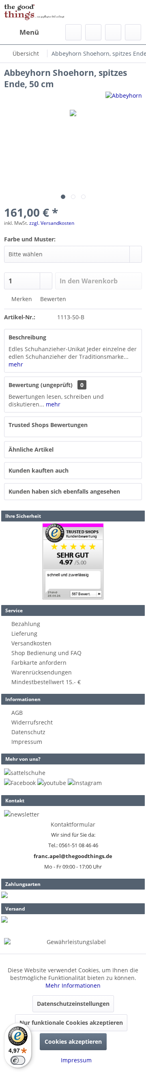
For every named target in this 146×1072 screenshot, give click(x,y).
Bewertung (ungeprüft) (41, 385)
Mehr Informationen (73, 985)
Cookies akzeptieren (73, 1041)
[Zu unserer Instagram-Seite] (85, 783)
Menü (29, 32)
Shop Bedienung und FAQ (46, 653)
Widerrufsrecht (32, 722)
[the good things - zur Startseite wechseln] (34, 12)
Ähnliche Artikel (31, 449)
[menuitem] (21, 32)
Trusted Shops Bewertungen (48, 425)
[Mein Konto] (113, 32)
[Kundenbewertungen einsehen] (73, 561)
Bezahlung (25, 624)
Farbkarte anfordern (39, 662)
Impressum (26, 741)
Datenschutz (28, 732)
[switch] (18, 1060)
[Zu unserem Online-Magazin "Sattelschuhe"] (24, 772)
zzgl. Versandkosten (51, 223)
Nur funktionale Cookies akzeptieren (71, 1022)
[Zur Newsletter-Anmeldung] (21, 814)
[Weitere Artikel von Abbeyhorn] (123, 99)
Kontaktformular (73, 824)
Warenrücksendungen (41, 672)
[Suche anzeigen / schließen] (73, 32)
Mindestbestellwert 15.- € (46, 682)
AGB (17, 712)
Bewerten (52, 299)
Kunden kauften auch (39, 470)
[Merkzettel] (93, 32)
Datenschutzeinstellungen (73, 1003)
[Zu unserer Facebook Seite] (20, 783)
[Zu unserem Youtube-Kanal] (51, 783)
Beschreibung (27, 337)
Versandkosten (31, 643)
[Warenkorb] (133, 32)
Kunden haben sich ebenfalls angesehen (64, 491)
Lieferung (24, 633)
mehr (16, 364)
